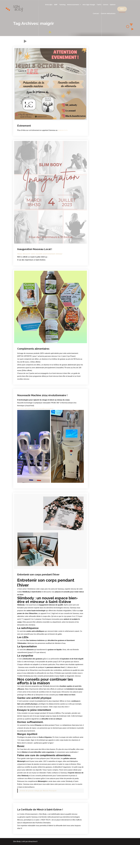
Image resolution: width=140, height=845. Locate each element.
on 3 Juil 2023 (28, 247)
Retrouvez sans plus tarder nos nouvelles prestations (35, 408)
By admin (40, 122)
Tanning (62, 4)
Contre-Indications (108, 13)
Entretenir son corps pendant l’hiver (38, 574)
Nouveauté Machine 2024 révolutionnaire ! (42, 395)
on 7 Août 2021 (27, 801)
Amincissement (73, 4)
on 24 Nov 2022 (28, 345)
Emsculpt (48, 4)
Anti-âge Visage (89, 4)
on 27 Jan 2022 (27, 379)
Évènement (24, 125)
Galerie (112, 4)
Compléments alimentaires (33, 348)
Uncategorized (51, 247)
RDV (122, 9)
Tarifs (99, 4)
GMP (55, 4)
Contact (96, 13)
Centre (105, 4)
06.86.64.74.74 (62, 130)
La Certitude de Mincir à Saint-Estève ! (40, 809)
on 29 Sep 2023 (28, 122)
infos (50, 122)
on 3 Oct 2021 (28, 571)
